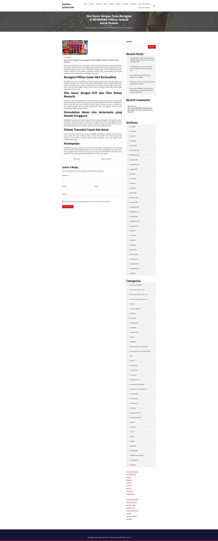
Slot (105, 4)
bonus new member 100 (137, 290)
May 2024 (132, 240)
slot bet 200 (133, 365)
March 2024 (133, 249)
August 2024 (133, 226)
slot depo (129, 485)
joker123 (128, 477)
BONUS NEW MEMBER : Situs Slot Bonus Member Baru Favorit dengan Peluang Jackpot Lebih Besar (141, 90)
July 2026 (132, 126)
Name (64, 186)
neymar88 (133, 327)
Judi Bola (99, 4)
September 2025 (134, 164)
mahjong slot (134, 323)
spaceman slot (130, 508)
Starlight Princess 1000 (136, 455)
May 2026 (132, 136)
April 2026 (133, 141)
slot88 (132, 436)
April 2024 (133, 245)
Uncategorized (134, 460)
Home (85, 4)
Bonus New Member (136, 285)
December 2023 (134, 264)
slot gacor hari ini (135, 413)
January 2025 (134, 202)
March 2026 (133, 145)
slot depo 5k (133, 403)
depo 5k (128, 488)
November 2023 (134, 268)
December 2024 (134, 207)
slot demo (129, 480)
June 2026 (133, 131)
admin (78, 159)
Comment (65, 175)
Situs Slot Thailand (144, 7)
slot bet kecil (134, 370)
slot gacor (133, 408)
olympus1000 (134, 332)
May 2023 (132, 273)
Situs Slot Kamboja (144, 4)
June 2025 (133, 178)
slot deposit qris (131, 474)
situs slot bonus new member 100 (140, 351)
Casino (92, 4)
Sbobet (118, 4)
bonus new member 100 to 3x (138, 294)
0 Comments (107, 159)
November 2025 (134, 155)
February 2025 (134, 197)
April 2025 (133, 188)
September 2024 (134, 221)
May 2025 (132, 183)
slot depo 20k (134, 398)
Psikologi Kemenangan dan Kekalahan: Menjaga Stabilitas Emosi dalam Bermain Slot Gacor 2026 (142, 60)
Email (96, 186)
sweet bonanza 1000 (132, 499)
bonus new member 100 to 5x (138, 299)
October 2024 (134, 216)
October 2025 (134, 160)
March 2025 (133, 193)
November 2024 (134, 212)
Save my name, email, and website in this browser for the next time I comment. (87, 201)
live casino (133, 318)
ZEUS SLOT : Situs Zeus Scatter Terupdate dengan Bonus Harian (142, 83)
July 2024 (132, 230)
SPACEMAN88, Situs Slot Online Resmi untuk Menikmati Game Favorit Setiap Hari (141, 68)
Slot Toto (132, 427)
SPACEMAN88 (134, 450)
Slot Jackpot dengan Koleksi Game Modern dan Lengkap (140, 76)
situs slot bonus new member (139, 346)
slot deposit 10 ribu (132, 472)
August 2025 (133, 169)
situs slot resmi (130, 505)
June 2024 (133, 235)
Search (129, 42)
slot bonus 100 (134, 379)
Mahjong (133, 4)
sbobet (132, 337)
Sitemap (111, 4)
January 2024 (134, 259)
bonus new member (132, 510)
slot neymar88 (114, 67)
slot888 (132, 441)
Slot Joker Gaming (135, 417)
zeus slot (132, 465)
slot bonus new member (137, 384)
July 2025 (132, 174)
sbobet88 (133, 342)
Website (64, 194)
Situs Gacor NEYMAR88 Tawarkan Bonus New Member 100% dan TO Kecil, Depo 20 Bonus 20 (140, 110)
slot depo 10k (134, 394)
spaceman (133, 446)
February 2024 (134, 254)
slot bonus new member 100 (138, 389)
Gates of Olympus (135, 309)
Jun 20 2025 (67, 57)
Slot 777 (132, 361)
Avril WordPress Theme (123, 537)
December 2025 (134, 150)
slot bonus (133, 375)
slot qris (132, 422)
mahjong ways (130, 494)
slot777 (132, 432)
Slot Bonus (131, 106)
